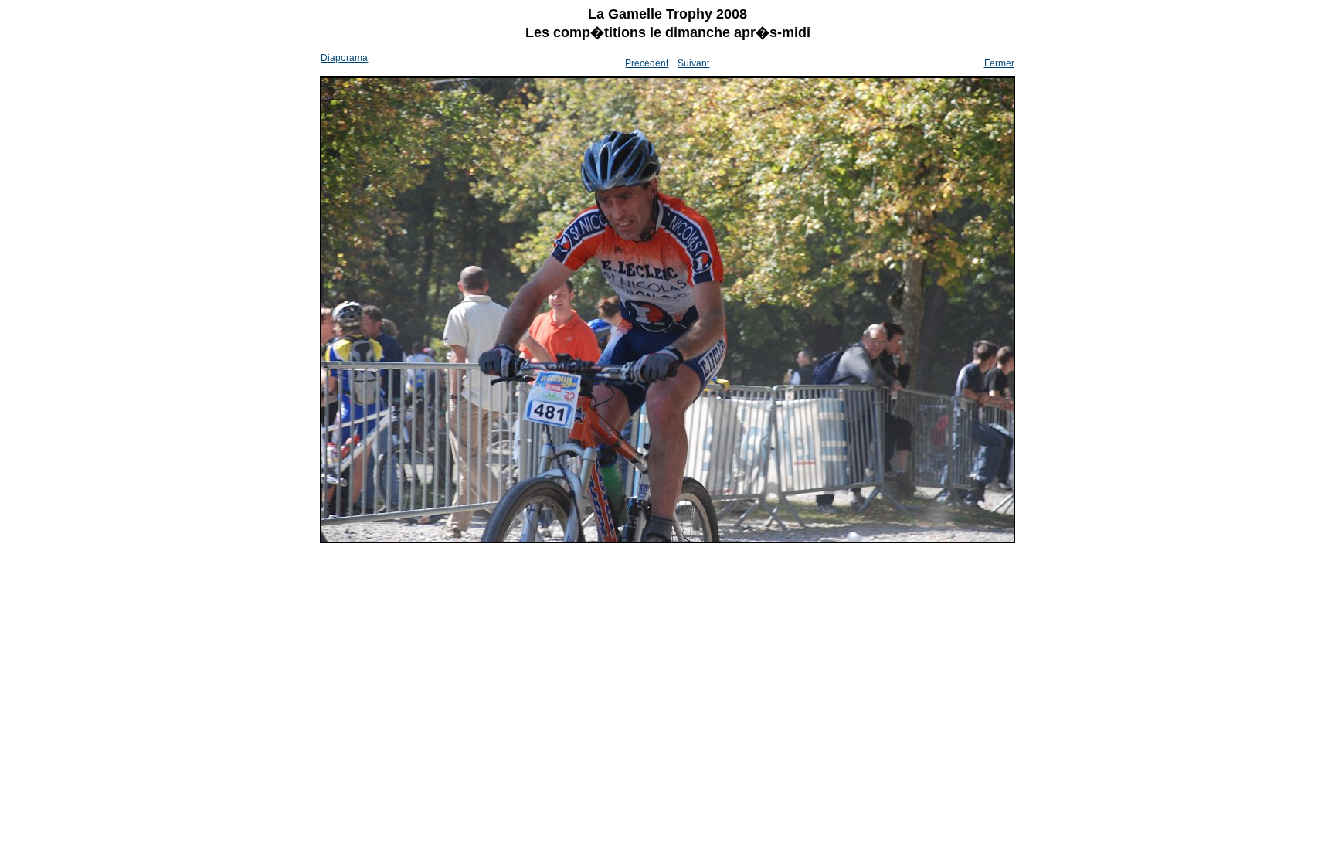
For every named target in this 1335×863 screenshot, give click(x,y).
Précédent (646, 63)
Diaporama (344, 58)
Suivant (693, 63)
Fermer (999, 63)
